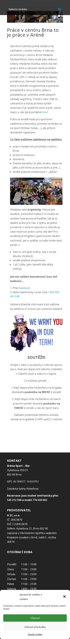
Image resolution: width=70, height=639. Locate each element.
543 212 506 (14, 500)
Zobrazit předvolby (35, 626)
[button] (65, 597)
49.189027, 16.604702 (26, 481)
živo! (45, 112)
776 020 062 (40, 500)
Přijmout (35, 618)
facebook (24, 288)
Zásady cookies (35, 634)
